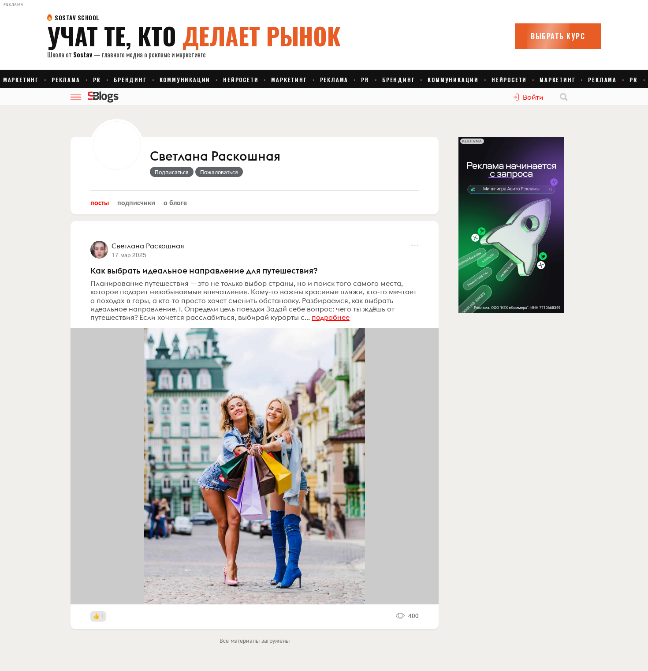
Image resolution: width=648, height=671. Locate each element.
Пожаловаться (219, 171)
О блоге (175, 202)
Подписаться (172, 171)
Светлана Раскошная (215, 156)
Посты (99, 202)
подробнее (331, 317)
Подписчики (136, 202)
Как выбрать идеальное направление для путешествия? (203, 270)
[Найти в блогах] (563, 97)
